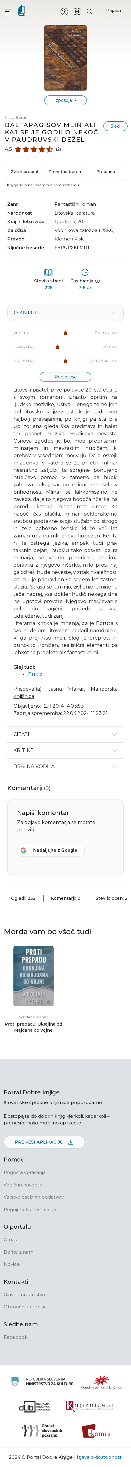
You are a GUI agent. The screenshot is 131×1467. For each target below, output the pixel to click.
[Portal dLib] (34, 1406)
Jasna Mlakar (66, 689)
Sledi (116, 126)
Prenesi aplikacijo (40, 1142)
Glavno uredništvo (24, 1294)
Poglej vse (66, 377)
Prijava (113, 10)
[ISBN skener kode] (77, 11)
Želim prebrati (25, 171)
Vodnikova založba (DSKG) (85, 230)
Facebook (15, 1337)
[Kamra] (96, 1430)
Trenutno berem (65, 171)
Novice (12, 1264)
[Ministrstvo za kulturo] (42, 1382)
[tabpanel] (65, 515)
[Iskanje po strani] (89, 11)
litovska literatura (75, 213)
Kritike (23, 750)
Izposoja (63, 100)
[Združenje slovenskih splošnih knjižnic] (89, 1406)
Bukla (35, 674)
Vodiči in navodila (23, 1185)
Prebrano (105, 171)
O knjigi (25, 313)
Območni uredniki (24, 1307)
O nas (10, 1239)
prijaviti (25, 830)
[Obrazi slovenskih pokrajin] (42, 1430)
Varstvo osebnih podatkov (34, 1197)
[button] (8, 11)
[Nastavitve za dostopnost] (64, 11)
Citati (21, 734)
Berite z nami (19, 1252)
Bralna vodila (34, 766)
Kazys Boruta (17, 117)
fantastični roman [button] (75, 204)
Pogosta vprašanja (25, 1172)
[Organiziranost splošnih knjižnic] (101, 1382)
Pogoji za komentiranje (30, 1209)
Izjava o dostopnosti (99, 1457)
